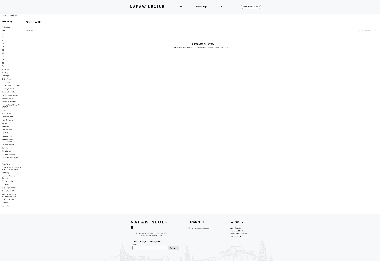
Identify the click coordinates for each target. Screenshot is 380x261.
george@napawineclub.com (201, 228)
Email (134, 244)
